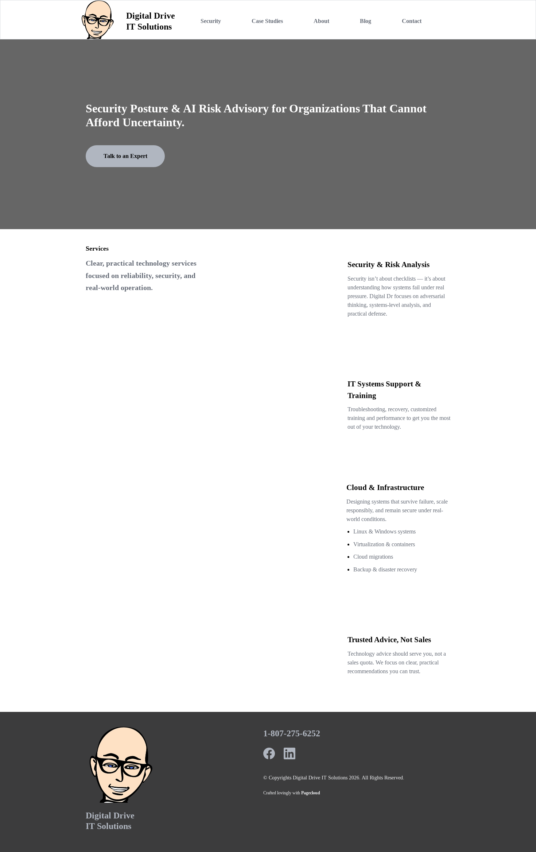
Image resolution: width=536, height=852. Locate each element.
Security (211, 21)
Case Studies (267, 21)
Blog (365, 21)
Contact (412, 21)
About (321, 21)
